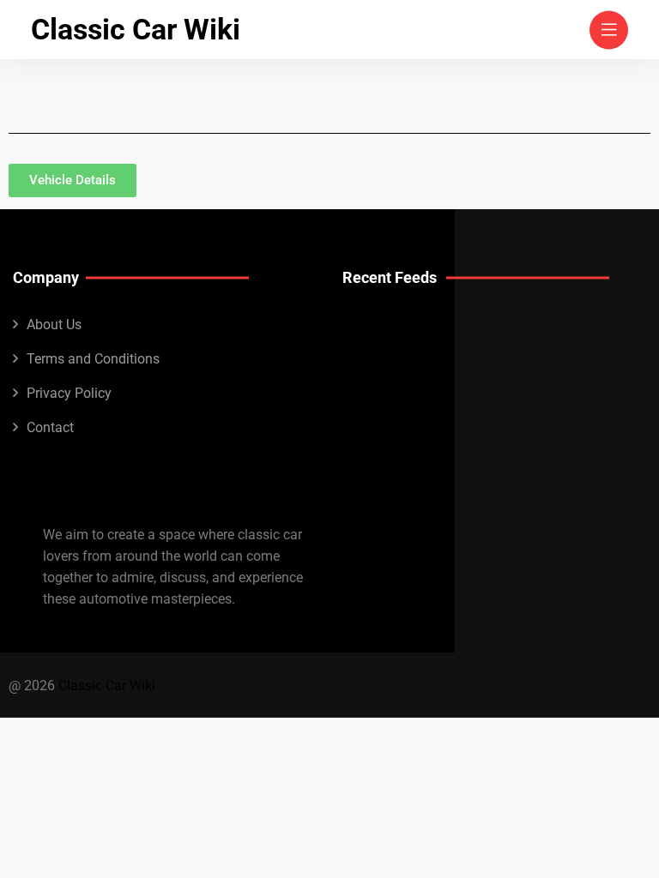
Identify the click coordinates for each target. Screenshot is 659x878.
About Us (54, 324)
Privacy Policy (69, 393)
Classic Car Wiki (135, 29)
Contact (50, 427)
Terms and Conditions (93, 359)
